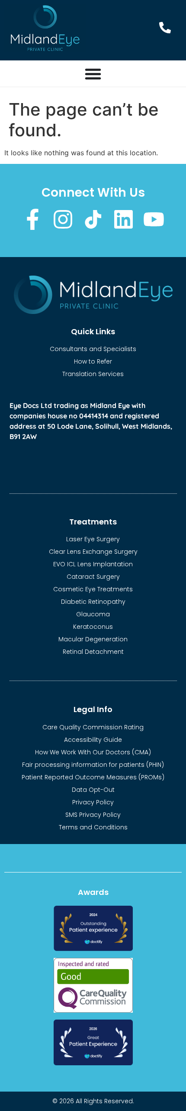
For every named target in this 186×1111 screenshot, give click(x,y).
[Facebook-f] (32, 219)
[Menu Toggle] (93, 73)
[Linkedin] (123, 219)
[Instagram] (63, 219)
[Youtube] (153, 219)
